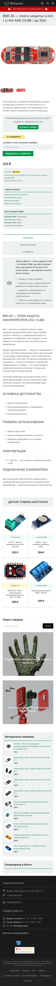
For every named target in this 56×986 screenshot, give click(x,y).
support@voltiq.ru (14, 902)
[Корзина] (53, 3)
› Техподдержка (45, 976)
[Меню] (42, 3)
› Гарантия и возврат (29, 976)
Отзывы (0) (28, 252)
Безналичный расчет (13, 197)
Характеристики (28, 245)
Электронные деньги (13, 203)
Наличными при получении (16, 194)
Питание (17, 175)
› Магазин (25, 970)
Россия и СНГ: (10, 223)
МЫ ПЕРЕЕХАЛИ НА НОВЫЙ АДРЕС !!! (28, 9)
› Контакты (27, 981)
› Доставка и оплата (11, 976)
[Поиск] (47, 3)
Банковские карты (12, 200)
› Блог (33, 970)
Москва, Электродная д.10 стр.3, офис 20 (24, 891)
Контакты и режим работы (16, 933)
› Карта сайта (14, 970)
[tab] (28, 237)
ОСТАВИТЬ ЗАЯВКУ (28, 127)
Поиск (48, 626)
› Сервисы (41, 970)
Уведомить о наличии (18, 153)
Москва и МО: (11, 217)
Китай (20, 181)
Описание (28, 238)
